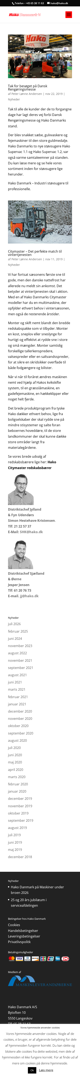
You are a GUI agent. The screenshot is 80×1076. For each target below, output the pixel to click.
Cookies (14, 925)
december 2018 (20, 857)
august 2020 (17, 740)
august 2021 (17, 675)
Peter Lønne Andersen (26, 94)
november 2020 (20, 718)
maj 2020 (15, 762)
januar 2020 (17, 791)
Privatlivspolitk (19, 942)
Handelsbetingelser (23, 930)
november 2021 (20, 660)
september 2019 (20, 820)
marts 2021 (16, 689)
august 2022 (17, 653)
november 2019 (20, 806)
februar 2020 (18, 784)
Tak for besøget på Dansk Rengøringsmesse (27, 88)
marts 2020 (16, 777)
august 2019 (17, 827)
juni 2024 (15, 638)
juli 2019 (14, 835)
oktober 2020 (18, 726)
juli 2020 (14, 747)
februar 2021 (18, 697)
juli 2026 (14, 624)
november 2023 (20, 646)
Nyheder (14, 99)
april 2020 (15, 769)
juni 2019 (15, 842)
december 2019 (20, 798)
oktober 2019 (18, 813)
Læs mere (46, 1070)
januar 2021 (17, 704)
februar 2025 (18, 631)
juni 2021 (15, 682)
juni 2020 (15, 755)
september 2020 (20, 733)
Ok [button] (32, 1070)
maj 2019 (15, 849)
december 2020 (20, 711)
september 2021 (20, 667)
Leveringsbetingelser (24, 936)
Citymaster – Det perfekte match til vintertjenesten (35, 253)
